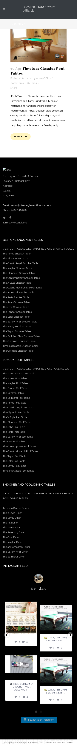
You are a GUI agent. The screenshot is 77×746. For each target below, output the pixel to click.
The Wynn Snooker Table (17, 331)
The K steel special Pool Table (19, 373)
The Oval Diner (11, 537)
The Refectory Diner (14, 532)
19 (32, 83)
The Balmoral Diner (14, 556)
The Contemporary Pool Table (19, 446)
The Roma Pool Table (14, 402)
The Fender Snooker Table (17, 312)
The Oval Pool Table (14, 441)
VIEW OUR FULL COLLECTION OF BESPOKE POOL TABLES (36, 368)
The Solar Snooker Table (16, 316)
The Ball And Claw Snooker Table (21, 336)
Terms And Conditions (15, 222)
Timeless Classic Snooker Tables (20, 346)
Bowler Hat (67, 742)
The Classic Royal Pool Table (18, 407)
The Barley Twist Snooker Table (20, 321)
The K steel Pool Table (15, 378)
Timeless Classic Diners (16, 508)
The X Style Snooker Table (17, 282)
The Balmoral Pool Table (16, 397)
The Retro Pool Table (14, 431)
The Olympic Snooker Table (18, 350)
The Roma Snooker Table (16, 253)
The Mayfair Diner (12, 542)
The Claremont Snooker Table (19, 341)
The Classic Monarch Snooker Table (22, 287)
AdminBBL (42, 78)
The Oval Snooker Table (16, 307)
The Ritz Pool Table (13, 393)
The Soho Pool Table (14, 427)
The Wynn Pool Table (14, 456)
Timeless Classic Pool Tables (18, 470)
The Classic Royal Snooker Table (20, 263)
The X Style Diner (12, 513)
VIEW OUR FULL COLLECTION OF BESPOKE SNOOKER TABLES (38, 248)
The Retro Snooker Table (16, 302)
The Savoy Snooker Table (16, 326)
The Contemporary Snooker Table (21, 278)
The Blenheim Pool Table (16, 422)
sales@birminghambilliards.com (31, 205)
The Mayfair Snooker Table (17, 268)
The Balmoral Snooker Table (18, 292)
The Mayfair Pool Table (15, 383)
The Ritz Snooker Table (15, 258)
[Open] (21, 618)
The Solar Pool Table (14, 461)
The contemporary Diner (16, 547)
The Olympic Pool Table (16, 412)
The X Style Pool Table (15, 417)
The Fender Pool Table (15, 388)
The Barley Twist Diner (15, 551)
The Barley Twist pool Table (18, 436)
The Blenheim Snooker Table (19, 273)
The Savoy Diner (12, 517)
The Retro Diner (11, 527)
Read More (20, 136)
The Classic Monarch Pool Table (20, 451)
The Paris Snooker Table (16, 297)
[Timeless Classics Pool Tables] (38, 45)
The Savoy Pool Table (14, 465)
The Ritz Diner (11, 522)
